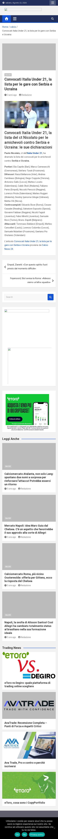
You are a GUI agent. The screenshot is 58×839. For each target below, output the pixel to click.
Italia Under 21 (34, 153)
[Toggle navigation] (15, 18)
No (24, 834)
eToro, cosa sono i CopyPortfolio (24, 802)
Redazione (27, 95)
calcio (8, 75)
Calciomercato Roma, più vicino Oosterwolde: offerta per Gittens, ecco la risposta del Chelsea (28, 577)
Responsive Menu (53, 2)
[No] (54, 828)
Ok (17, 834)
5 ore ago (11, 488)
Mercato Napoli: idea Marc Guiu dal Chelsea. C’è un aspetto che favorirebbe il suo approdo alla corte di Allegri (28, 529)
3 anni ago (12, 95)
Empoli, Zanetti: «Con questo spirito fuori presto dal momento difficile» (27, 266)
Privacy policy (36, 834)
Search (51, 297)
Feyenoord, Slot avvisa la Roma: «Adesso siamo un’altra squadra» (30, 280)
